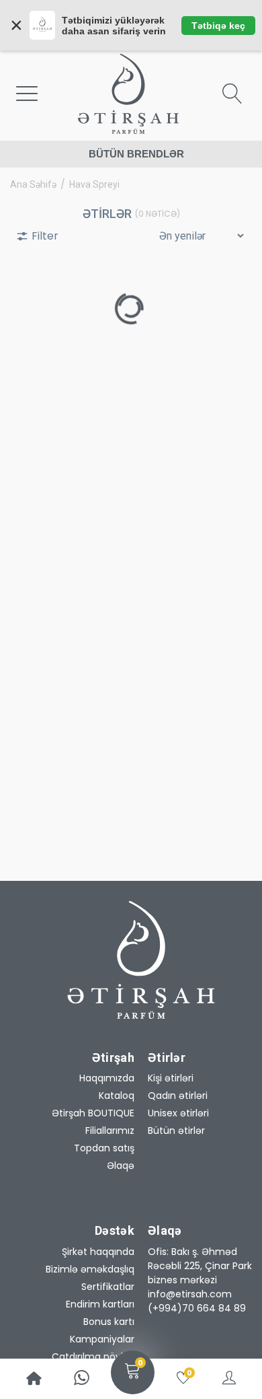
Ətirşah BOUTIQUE (93, 1113)
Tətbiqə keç (218, 25)
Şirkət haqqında (98, 1251)
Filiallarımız (109, 1130)
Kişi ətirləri (170, 1078)
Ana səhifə (33, 184)
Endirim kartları (100, 1304)
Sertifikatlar (107, 1286)
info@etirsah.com (190, 1294)
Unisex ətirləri (178, 1113)
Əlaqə (120, 1165)
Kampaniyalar (102, 1339)
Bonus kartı (108, 1321)
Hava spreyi (94, 184)
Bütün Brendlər (136, 153)
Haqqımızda (106, 1078)
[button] (201, 1266)
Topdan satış (104, 1148)
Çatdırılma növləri (93, 1356)
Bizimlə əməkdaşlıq (90, 1269)
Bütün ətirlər (176, 1130)
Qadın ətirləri (178, 1095)
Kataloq (116, 1095)
